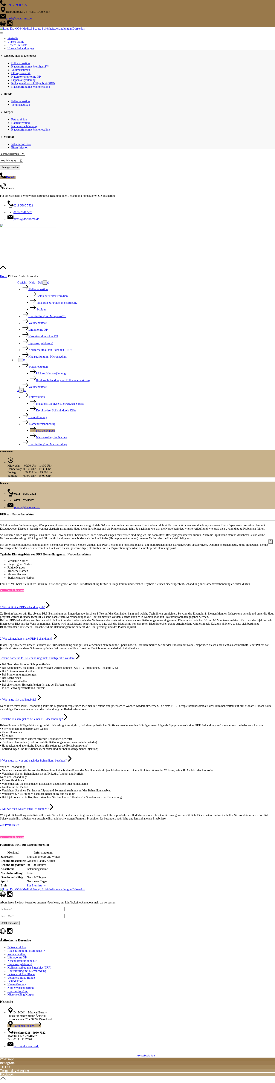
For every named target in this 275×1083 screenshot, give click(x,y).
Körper (21, 390)
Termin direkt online (14, 1070)
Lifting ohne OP (20, 73)
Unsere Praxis (15, 41)
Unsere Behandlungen (20, 48)
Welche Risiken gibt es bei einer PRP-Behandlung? (31, 719)
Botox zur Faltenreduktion (52, 296)
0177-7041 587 (22, 212)
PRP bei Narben (45, 430)
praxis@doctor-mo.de (19, 18)
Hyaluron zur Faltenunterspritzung (56, 302)
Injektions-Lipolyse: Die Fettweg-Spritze (60, 403)
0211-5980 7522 (23, 205)
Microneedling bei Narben (51, 437)
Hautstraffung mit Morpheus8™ (30, 66)
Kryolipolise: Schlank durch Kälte (56, 410)
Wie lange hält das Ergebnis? (18, 699)
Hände (21, 359)
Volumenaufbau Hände (21, 977)
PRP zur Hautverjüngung (51, 373)
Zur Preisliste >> (10, 824)
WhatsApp (7, 1059)
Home (3, 276)
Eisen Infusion (19, 147)
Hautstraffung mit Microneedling (30, 86)
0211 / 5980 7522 (17, 5)
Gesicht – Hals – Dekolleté (33, 282)
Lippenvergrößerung (23, 80)
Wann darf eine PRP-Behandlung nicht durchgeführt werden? (37, 658)
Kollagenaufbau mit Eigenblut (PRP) (33, 83)
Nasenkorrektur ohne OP (26, 76)
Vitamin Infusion (21, 144)
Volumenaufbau (20, 69)
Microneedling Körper (20, 994)
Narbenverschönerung (24, 126)
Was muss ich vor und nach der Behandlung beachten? (33, 760)
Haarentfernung (20, 122)
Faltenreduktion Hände (21, 974)
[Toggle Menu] (1, 32)
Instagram (7, 1063)
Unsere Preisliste (17, 45)
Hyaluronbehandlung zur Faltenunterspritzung (63, 380)
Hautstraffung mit (17, 991)
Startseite (12, 38)
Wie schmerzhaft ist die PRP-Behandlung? (26, 638)
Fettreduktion (19, 119)
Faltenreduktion (20, 63)
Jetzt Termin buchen (12, 590)
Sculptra (41, 309)
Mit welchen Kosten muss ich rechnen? (24, 808)
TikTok (5, 1067)
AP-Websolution (146, 1055)
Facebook (6, 1074)
